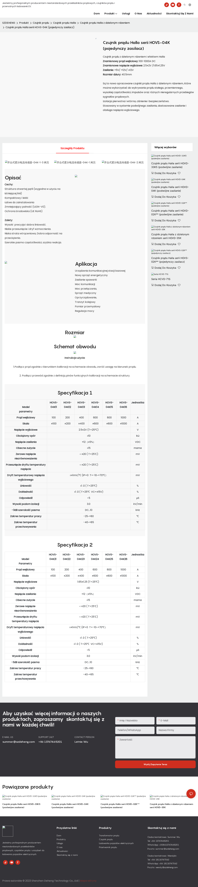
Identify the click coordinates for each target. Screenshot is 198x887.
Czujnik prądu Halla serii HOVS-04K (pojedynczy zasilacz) (40, 27)
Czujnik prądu (41, 23)
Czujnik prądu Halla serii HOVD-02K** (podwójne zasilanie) (170, 212)
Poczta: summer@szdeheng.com (163, 848)
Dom (59, 835)
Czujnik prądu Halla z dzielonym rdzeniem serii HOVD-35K (170, 236)
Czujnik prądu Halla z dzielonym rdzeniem (105, 23)
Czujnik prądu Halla (64, 23)
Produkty (61, 839)
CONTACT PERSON (84, 737)
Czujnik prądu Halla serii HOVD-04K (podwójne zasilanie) (170, 188)
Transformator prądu (109, 835)
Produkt (24, 23)
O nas (59, 847)
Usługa (60, 843)
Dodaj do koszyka (165, 173)
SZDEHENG (8, 23)
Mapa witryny (88, 881)
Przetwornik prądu (108, 847)
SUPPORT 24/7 (46, 737)
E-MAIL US (8, 737)
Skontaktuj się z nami (67, 855)
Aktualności (62, 851)
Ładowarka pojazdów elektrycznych (116, 843)
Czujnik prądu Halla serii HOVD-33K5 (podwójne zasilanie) (170, 165)
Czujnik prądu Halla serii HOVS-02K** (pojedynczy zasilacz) (169, 259)
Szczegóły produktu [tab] (72, 148)
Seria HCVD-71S (160, 279)
